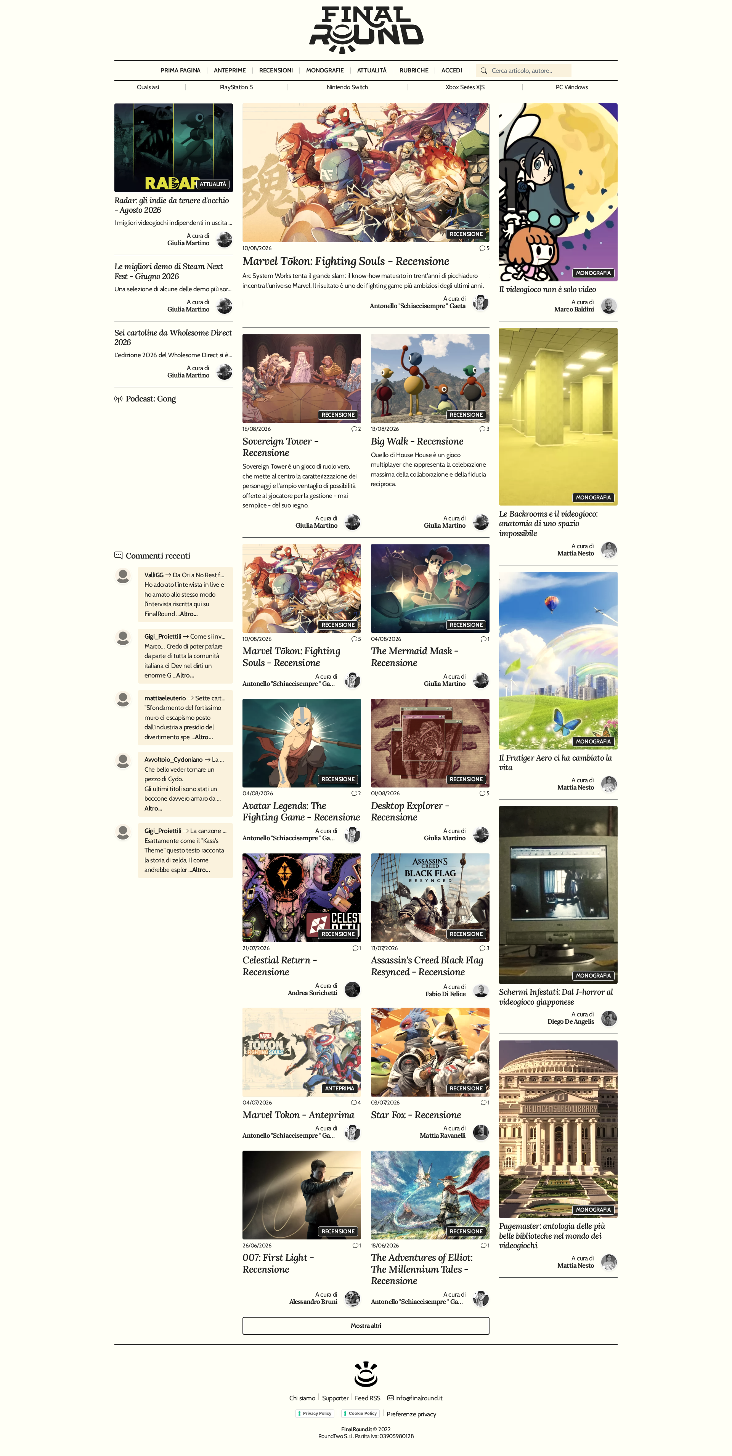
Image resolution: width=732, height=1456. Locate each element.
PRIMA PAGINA (181, 70)
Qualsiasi (148, 87)
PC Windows (572, 87)
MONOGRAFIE (325, 70)
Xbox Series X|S (465, 87)
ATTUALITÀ (372, 70)
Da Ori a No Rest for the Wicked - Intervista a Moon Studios (185, 575)
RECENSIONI (276, 70)
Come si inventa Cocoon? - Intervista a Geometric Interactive (185, 636)
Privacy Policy (317, 1413)
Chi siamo (302, 1398)
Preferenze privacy (411, 1414)
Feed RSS (367, 1398)
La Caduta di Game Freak (185, 759)
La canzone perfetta (185, 831)
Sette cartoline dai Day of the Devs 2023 (185, 698)
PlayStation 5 (236, 87)
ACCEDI (451, 70)
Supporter (335, 1398)
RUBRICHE (414, 70)
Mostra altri (366, 1325)
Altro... (189, 614)
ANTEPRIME (230, 70)
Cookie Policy (363, 1413)
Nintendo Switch (347, 87)
